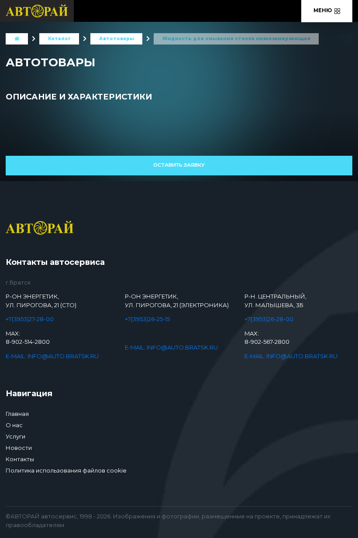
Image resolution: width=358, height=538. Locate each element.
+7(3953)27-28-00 (30, 318)
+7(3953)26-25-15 (147, 318)
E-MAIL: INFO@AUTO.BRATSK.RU (52, 356)
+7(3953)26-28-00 (268, 318)
